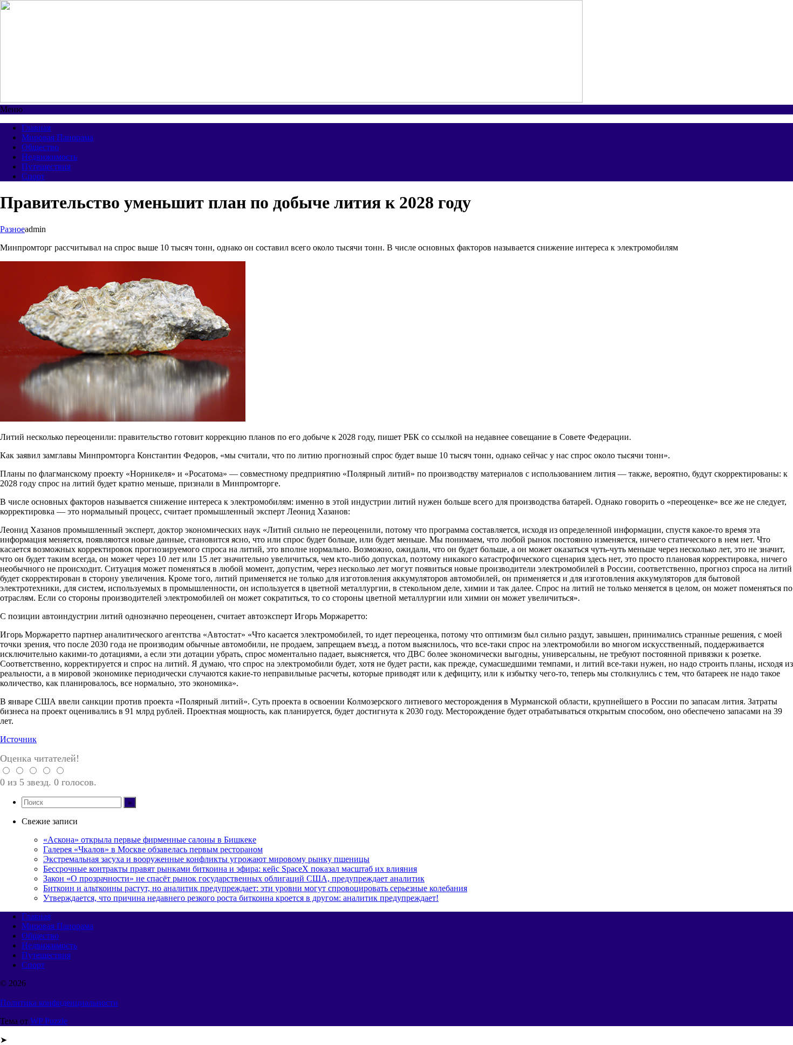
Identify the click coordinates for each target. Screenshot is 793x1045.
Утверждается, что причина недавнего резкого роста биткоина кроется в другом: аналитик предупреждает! (241, 897)
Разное (12, 229)
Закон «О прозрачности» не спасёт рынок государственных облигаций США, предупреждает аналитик (234, 878)
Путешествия (46, 166)
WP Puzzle (48, 1021)
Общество (40, 147)
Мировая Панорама (57, 137)
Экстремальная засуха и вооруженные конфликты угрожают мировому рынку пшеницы (206, 859)
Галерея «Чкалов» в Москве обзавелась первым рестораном (153, 849)
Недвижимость (49, 156)
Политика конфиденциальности (59, 1002)
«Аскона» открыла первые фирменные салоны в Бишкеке (149, 839)
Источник (18, 739)
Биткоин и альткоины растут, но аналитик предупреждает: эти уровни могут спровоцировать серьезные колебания (255, 888)
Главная (36, 127)
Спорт (33, 176)
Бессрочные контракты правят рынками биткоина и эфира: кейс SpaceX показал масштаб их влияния (230, 868)
